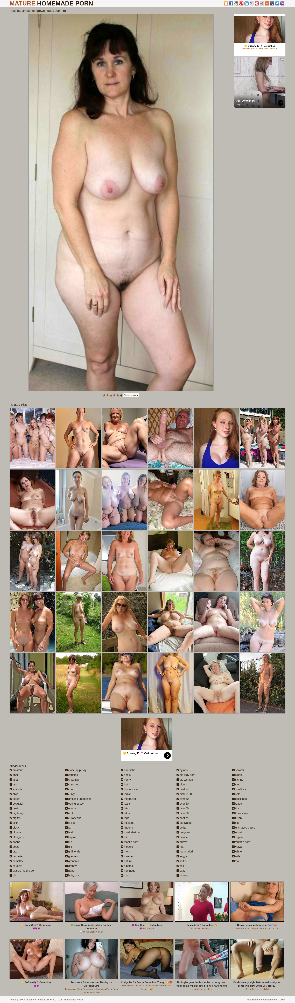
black (15, 827)
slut (237, 784)
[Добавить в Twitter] (277, 3)
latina (127, 813)
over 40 (184, 798)
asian (15, 779)
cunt (70, 789)
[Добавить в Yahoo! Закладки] (282, 3)
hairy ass (73, 875)
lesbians (128, 822)
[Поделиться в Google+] (241, 3)
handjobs (129, 770)
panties (183, 818)
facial (71, 822)
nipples (128, 865)
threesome (241, 813)
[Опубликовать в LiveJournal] (252, 3)
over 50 (184, 803)
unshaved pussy (245, 827)
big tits (16, 818)
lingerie (128, 827)
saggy (183, 856)
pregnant (184, 832)
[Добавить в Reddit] (262, 3)
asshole (17, 789)
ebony (72, 808)
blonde (16, 832)
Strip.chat (240, 104)
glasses (73, 856)
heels (127, 774)
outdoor (184, 789)
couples (73, 774)
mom (126, 851)
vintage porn (242, 842)
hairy (71, 870)
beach (16, 798)
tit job (238, 818)
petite (182, 827)
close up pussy (77, 770)
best (15, 808)
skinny (239, 779)
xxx (237, 861)
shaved (183, 875)
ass (14, 784)
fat (69, 827)
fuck (70, 842)
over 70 (184, 813)
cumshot (73, 784)
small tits (240, 789)
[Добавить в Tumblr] (272, 3)
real (181, 846)
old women (186, 779)
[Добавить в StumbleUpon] (267, 3)
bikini (15, 822)
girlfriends (74, 851)
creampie (74, 779)
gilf (70, 846)
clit (14, 875)
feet (70, 832)
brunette (17, 856)
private (183, 837)
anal (15, 774)
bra (14, 851)
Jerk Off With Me (246, 100)
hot (125, 784)
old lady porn (187, 774)
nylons (183, 770)
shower (239, 770)
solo (237, 794)
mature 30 (185, 794)
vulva (238, 846)
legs (126, 818)
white (238, 851)
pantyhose (185, 822)
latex (126, 808)
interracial (129, 798)
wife (237, 856)
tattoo (238, 803)
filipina (72, 837)
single (239, 774)
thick (238, 808)
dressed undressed (80, 798)
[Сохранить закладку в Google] (236, 3)
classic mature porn (24, 870)
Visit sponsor (131, 395)
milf (125, 837)
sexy (182, 870)
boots (15, 846)
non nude (129, 870)
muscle (128, 856)
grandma (73, 861)
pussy (183, 842)
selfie (182, 861)
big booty (18, 813)
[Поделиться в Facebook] (231, 3)
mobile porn (130, 842)
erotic (71, 813)
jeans (127, 803)
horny (127, 779)
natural (127, 861)
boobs (16, 842)
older (182, 784)
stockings (241, 798)
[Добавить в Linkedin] (246, 3)
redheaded (186, 851)
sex (181, 865)
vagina (239, 837)
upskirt (239, 832)
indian (127, 794)
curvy (71, 794)
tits (237, 822)
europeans (74, 818)
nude (126, 875)
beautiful (17, 803)
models (128, 846)
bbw (15, 794)
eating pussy (76, 803)
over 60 (184, 808)
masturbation (131, 832)
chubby (17, 865)
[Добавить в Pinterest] (257, 3)
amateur (17, 770)
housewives (130, 789)
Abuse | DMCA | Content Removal (28, 999)
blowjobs (18, 837)
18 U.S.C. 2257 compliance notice (65, 999)
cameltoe (18, 861)
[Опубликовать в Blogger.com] (226, 3)
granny (72, 865)
